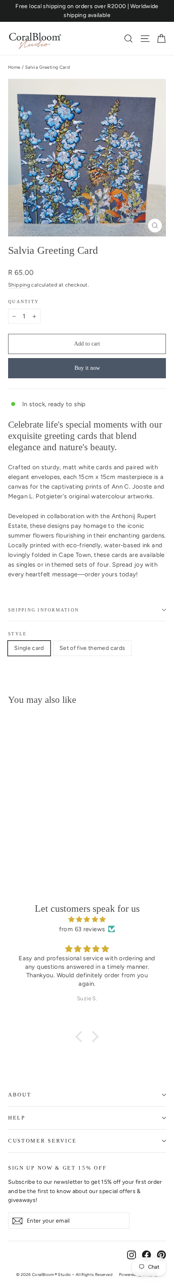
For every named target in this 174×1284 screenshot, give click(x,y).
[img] (87, 919)
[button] (81, 1036)
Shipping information (43, 609)
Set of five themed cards (92, 648)
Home (14, 67)
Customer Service (42, 1141)
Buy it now (87, 368)
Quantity (23, 301)
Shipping (19, 285)
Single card (29, 648)
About (19, 1095)
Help (16, 1118)
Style (17, 633)
